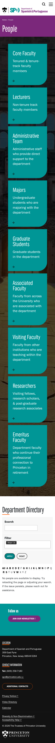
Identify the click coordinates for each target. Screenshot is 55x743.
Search (9, 521)
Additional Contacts (17, 686)
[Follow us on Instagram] (20, 628)
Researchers (24, 385)
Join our (23, 618)
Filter (8, 538)
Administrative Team (26, 138)
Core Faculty (24, 53)
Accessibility (10, 719)
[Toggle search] (43, 4)
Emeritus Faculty (21, 436)
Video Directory (9, 702)
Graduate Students (21, 241)
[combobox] (17, 543)
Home (4, 20)
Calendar (6, 707)
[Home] (25, 8)
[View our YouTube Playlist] (28, 628)
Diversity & (17, 716)
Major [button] (10, 543)
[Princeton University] (15, 734)
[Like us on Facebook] (12, 628)
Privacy (9, 696)
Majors (19, 189)
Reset (22, 556)
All (3, 568)
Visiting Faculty (26, 336)
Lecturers (21, 96)
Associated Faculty (23, 285)
